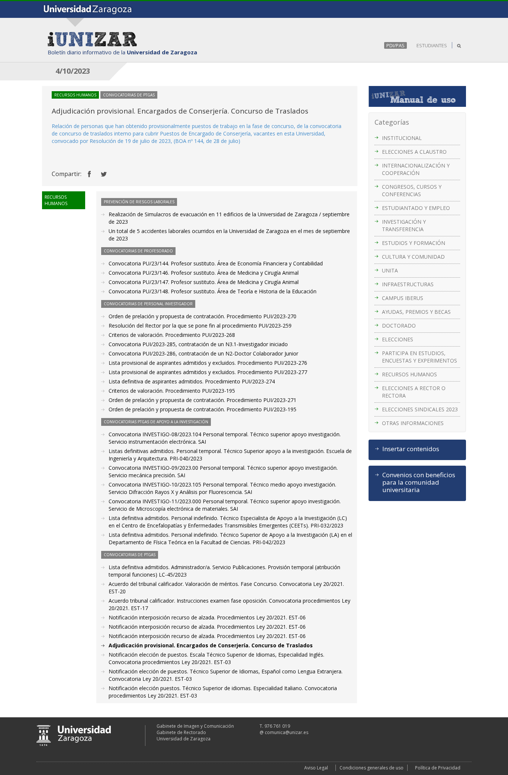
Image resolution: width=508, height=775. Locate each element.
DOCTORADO (399, 325)
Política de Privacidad (437, 768)
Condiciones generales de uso (371, 768)
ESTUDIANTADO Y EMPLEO (416, 207)
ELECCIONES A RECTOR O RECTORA (414, 392)
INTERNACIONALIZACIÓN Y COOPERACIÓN (416, 169)
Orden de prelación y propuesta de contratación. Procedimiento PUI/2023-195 (202, 409)
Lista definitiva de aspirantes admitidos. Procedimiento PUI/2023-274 (192, 381)
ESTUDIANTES (432, 45)
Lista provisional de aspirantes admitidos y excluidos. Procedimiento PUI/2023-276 (208, 362)
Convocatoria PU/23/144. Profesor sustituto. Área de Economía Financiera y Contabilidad (216, 263)
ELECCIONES (397, 339)
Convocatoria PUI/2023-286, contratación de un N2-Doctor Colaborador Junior (203, 353)
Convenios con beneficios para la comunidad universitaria (418, 482)
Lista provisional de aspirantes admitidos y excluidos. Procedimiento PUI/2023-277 (208, 372)
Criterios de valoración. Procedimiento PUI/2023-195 (172, 390)
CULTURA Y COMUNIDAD (413, 256)
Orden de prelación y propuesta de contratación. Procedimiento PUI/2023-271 (202, 400)
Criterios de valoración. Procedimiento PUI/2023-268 (172, 334)
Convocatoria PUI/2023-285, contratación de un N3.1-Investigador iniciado (198, 344)
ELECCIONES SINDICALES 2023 (420, 409)
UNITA (390, 270)
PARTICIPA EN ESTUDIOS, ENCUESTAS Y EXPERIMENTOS (419, 357)
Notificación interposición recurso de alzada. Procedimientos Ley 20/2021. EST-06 (207, 617)
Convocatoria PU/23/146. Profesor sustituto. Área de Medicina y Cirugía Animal (204, 272)
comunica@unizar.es (286, 732)
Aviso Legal (316, 768)
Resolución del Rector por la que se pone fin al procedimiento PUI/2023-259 (200, 325)
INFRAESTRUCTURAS (408, 284)
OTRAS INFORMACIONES (413, 423)
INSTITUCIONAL (402, 137)
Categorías (391, 122)
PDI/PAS (395, 45)
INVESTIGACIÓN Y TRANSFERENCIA (404, 225)
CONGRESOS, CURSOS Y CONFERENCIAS (411, 190)
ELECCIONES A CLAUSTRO (414, 151)
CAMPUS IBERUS (402, 298)
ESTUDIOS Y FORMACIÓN (413, 242)
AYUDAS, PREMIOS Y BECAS (416, 311)
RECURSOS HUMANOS (409, 374)
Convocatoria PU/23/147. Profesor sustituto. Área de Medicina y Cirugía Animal (204, 282)
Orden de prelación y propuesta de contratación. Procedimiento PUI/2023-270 (202, 316)
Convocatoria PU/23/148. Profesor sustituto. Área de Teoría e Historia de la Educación (212, 291)
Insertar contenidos (410, 449)
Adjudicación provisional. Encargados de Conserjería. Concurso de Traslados (211, 645)
